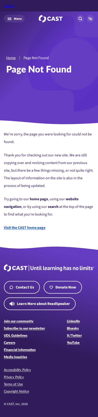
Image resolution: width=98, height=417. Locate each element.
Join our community (19, 321)
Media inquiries (15, 357)
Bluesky (73, 328)
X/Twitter (74, 335)
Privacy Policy (14, 377)
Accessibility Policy (17, 370)
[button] (90, 18)
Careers (9, 343)
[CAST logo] (51, 18)
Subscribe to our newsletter (24, 328)
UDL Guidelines (15, 335)
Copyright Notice (16, 391)
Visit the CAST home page (24, 227)
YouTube (73, 343)
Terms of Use (13, 384)
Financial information (20, 350)
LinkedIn (73, 321)
